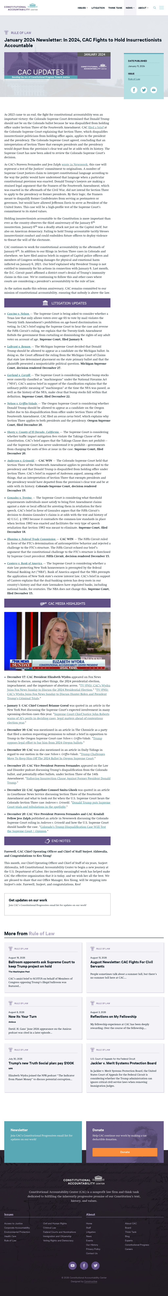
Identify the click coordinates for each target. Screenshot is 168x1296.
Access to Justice (13, 1223)
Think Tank (115, 7)
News (129, 7)
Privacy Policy (93, 1249)
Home (89, 1223)
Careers (129, 1249)
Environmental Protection (17, 1231)
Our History (92, 1244)
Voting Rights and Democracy (58, 1240)
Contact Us (92, 1253)
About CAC (131, 1223)
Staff (88, 1227)
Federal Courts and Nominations (59, 1231)
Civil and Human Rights (55, 1223)
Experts (129, 1240)
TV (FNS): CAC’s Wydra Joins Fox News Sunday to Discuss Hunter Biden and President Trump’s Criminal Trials (57, 694)
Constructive (90, 1281)
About (142, 7)
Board (128, 1227)
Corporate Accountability (17, 1227)
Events (89, 1240)
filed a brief (96, 127)
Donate (125, 1152)
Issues (82, 7)
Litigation (98, 7)
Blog (127, 1236)
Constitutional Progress (137, 1244)
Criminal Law (49, 1227)
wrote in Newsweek (75, 164)
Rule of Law (21, 33)
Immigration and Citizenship (57, 1236)
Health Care (10, 1236)
